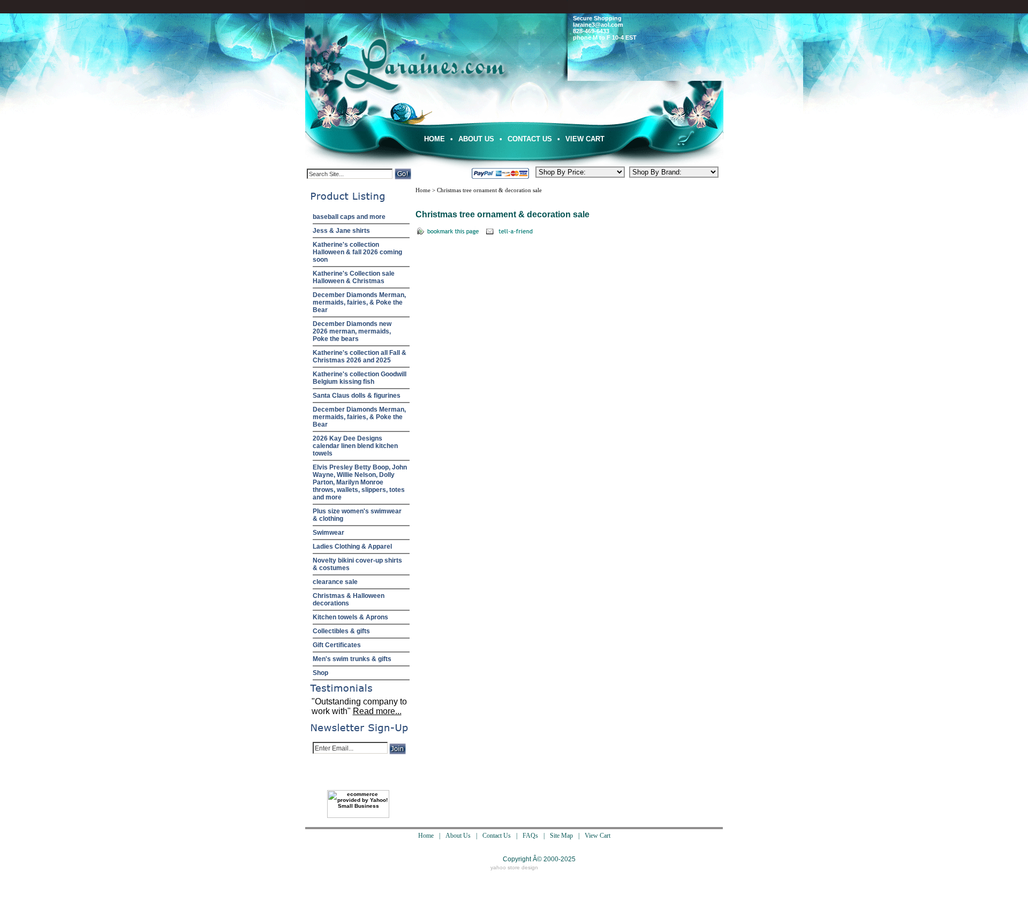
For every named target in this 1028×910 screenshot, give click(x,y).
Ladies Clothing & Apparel (352, 546)
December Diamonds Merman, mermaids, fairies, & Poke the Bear (359, 302)
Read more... (377, 711)
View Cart (584, 139)
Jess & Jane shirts (341, 230)
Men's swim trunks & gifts (352, 659)
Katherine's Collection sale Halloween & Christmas (354, 277)
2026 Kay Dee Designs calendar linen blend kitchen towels (355, 446)
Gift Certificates (337, 645)
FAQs (530, 835)
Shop (320, 673)
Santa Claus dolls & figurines (356, 395)
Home (434, 139)
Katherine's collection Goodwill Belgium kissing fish (359, 377)
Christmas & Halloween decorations (348, 599)
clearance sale (335, 582)
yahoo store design (514, 867)
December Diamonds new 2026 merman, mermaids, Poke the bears (352, 331)
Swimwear (328, 532)
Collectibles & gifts (341, 631)
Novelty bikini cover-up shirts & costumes (357, 564)
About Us (476, 139)
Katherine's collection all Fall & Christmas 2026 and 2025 (359, 356)
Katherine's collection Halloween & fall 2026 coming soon (357, 252)
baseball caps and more (349, 217)
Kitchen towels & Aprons (350, 617)
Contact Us (530, 139)
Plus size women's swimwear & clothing (357, 514)
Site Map (561, 835)
